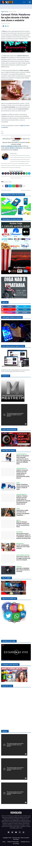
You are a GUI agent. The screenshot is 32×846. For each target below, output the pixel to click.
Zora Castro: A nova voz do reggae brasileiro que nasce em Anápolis (23, 558)
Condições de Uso (25, 841)
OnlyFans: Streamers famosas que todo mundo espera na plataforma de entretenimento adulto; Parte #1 (23, 474)
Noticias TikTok (12, 11)
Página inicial (4, 11)
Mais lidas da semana (8, 450)
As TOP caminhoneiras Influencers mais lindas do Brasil (23, 546)
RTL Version (16, 843)
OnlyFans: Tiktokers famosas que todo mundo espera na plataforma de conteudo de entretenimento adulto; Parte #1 (23, 500)
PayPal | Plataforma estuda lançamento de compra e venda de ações (22, 487)
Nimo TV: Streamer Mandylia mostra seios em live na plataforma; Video (22, 524)
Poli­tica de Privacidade (13, 841)
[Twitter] (5, 26)
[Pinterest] (17, 186)
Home (4, 841)
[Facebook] (3, 26)
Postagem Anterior (6, 190)
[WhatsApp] (8, 26)
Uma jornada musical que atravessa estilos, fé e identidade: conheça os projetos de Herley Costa (23, 536)
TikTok (2, 133)
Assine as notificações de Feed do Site (11, 146)
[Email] (20, 186)
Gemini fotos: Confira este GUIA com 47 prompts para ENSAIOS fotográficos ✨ (22, 513)
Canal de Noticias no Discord (12, 148)
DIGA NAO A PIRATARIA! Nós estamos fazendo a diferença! (23, 570)
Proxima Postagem (25, 190)
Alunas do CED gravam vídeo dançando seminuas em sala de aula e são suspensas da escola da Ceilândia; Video (23, 459)
